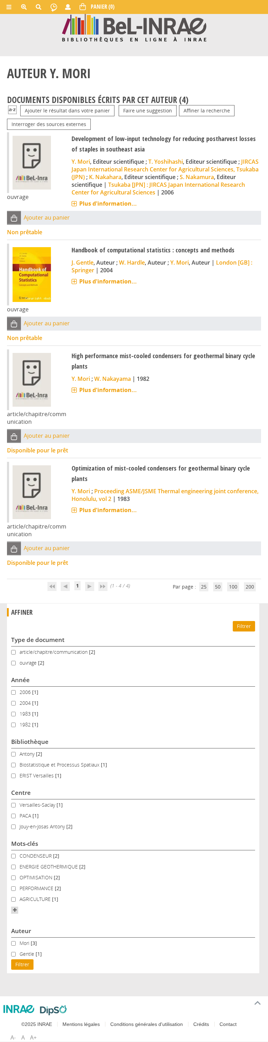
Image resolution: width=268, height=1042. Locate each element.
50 (218, 586)
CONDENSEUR (36, 855)
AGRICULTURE (36, 899)
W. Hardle (132, 262)
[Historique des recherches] (54, 7)
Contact (228, 1024)
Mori (25, 943)
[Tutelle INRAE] (19, 1009)
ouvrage (29, 662)
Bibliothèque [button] (30, 742)
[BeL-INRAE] (134, 27)
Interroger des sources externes (49, 124)
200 (250, 586)
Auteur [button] (21, 931)
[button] (14, 218)
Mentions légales (81, 1024)
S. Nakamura (197, 177)
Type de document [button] (38, 640)
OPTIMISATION (37, 877)
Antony (28, 754)
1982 (26, 724)
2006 (26, 692)
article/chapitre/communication (54, 652)
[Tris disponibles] (12, 110)
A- (13, 1037)
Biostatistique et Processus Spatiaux (60, 764)
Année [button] (20, 680)
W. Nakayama (112, 379)
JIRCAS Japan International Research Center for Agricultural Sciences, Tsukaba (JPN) (165, 169)
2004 (26, 703)
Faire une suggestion (147, 110)
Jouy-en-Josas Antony (43, 826)
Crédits (201, 1024)
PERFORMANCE (37, 888)
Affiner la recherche (207, 110)
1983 (26, 713)
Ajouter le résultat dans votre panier (67, 110)
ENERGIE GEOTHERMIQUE (49, 866)
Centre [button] (21, 793)
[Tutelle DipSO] (53, 1010)
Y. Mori (81, 161)
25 (204, 586)
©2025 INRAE (36, 1024)
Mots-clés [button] (24, 844)
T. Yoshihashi (165, 161)
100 (233, 586)
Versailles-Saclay (38, 804)
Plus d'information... (108, 203)
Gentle (28, 954)
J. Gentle (83, 262)
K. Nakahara (105, 177)
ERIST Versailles (37, 775)
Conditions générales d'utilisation (146, 1024)
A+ (33, 1037)
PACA (26, 815)
